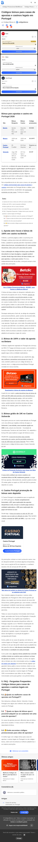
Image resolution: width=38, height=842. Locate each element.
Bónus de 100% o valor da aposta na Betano (14, 204)
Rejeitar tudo (14, 812)
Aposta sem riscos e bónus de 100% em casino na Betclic (17, 201)
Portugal (19, 838)
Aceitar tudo (24, 812)
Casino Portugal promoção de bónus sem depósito (16, 209)
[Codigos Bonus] (2, 2)
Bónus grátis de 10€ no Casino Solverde (13, 206)
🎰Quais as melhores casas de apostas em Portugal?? (19, 216)
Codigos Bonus (9, 22)
